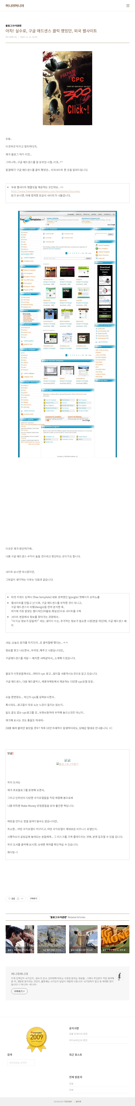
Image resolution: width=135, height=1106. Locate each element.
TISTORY (68, 1101)
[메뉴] (128, 6)
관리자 (78, 1101)
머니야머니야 (15, 5)
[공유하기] (18, 898)
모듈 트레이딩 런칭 (78, 1033)
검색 (31, 1062)
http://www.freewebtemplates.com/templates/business (45, 191)
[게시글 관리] (22, 898)
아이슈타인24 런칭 (78, 1040)
